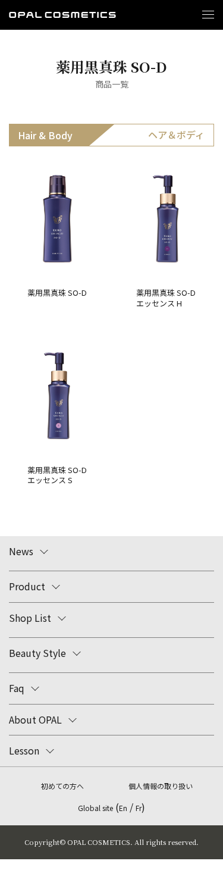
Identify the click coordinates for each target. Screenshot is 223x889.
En (123, 808)
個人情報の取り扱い (160, 786)
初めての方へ (62, 786)
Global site (95, 808)
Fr (139, 808)
